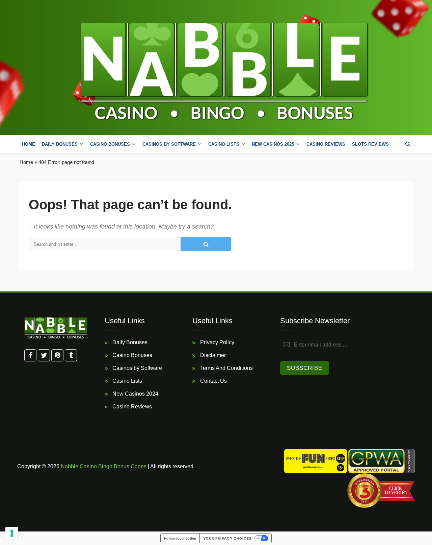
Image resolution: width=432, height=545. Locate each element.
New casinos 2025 (273, 144)
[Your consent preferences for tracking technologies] (11, 533)
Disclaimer (212, 355)
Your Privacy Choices (227, 538)
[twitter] (44, 355)
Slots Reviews (370, 144)
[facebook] (30, 355)
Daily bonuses (60, 144)
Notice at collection (180, 538)
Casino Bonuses (131, 355)
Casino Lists (126, 381)
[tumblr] (71, 355)
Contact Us (213, 381)
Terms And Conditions (226, 368)
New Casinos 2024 (134, 394)
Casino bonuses (110, 144)
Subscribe (304, 368)
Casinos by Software (169, 144)
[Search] (407, 144)
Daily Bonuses (129, 342)
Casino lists (223, 144)
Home (28, 144)
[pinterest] (57, 355)
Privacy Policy (216, 342)
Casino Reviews (325, 144)
